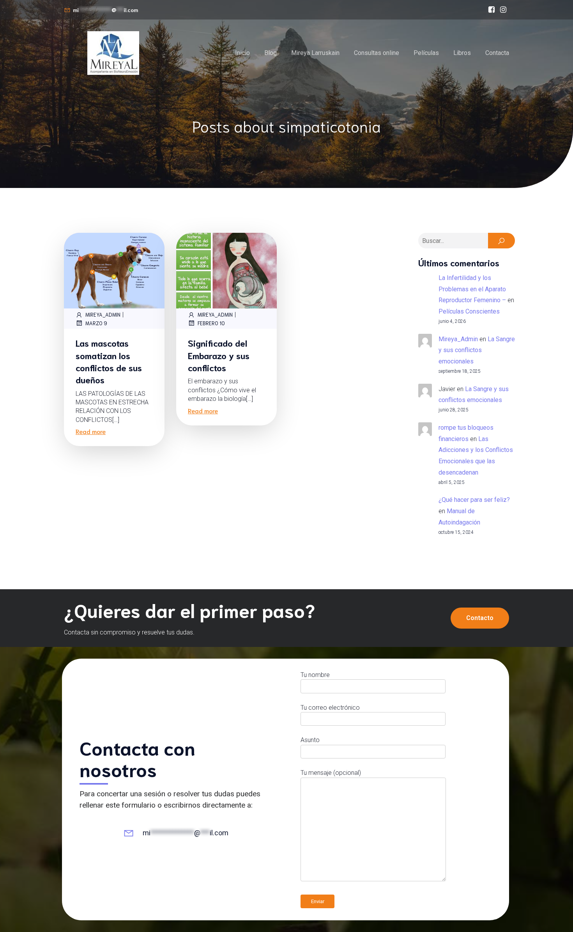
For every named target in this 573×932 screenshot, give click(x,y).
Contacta (497, 53)
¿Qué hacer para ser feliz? (474, 499)
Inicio (242, 53)
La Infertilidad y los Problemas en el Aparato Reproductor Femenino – (472, 289)
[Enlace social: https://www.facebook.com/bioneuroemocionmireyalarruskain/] (491, 10)
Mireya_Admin (102, 314)
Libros (462, 53)
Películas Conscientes (469, 311)
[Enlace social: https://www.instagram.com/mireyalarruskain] (503, 10)
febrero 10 (211, 323)
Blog (270, 53)
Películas (426, 53)
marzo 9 (96, 323)
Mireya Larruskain (315, 53)
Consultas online (376, 53)
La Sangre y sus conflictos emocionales (477, 350)
